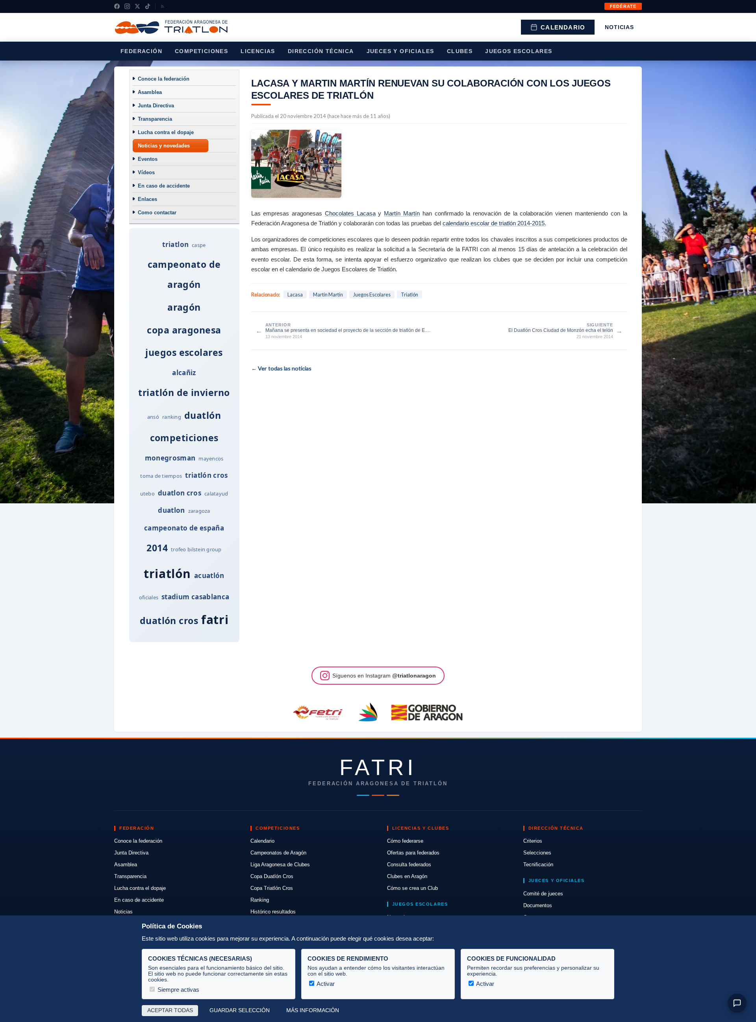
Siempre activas (177, 989)
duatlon (171, 510)
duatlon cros (179, 492)
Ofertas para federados (413, 853)
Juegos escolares (518, 51)
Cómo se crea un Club (412, 888)
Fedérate (623, 6)
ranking (171, 416)
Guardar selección (239, 1010)
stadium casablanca (195, 596)
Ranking (259, 900)
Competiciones (201, 51)
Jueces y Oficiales (400, 51)
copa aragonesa (184, 330)
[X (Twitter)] (137, 6)
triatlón (167, 573)
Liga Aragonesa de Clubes (280, 864)
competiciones (184, 437)
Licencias (258, 51)
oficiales (148, 597)
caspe (199, 245)
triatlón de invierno (184, 392)
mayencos (210, 458)
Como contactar (157, 212)
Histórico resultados (273, 912)
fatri (214, 619)
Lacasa (295, 294)
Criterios (532, 841)
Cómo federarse (405, 841)
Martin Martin (328, 294)
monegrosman (170, 457)
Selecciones (537, 853)
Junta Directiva (156, 106)
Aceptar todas (170, 1010)
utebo (147, 493)
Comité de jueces (543, 894)
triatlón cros (206, 475)
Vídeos (146, 172)
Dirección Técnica (321, 51)
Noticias (619, 27)
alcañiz (184, 372)
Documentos (537, 905)
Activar (325, 983)
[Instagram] (127, 6)
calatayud (216, 493)
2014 (157, 547)
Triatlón (409, 294)
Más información (312, 1010)
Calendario (563, 27)
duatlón (202, 415)
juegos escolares (183, 352)
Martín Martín (402, 213)
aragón (184, 307)
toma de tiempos (161, 475)
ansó (153, 416)
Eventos (148, 159)
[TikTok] (147, 6)
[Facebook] (117, 6)
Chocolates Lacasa (350, 213)
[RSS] (162, 6)
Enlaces (147, 199)
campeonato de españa (184, 527)
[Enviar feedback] (737, 1003)
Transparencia (155, 119)
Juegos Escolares (372, 294)
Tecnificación (538, 864)
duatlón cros (169, 620)
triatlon (175, 244)
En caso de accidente (164, 186)
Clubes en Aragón (407, 876)
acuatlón (209, 575)
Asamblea (150, 92)
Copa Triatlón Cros (271, 888)
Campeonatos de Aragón (278, 853)
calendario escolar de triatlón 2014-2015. (494, 223)
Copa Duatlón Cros (271, 876)
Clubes (459, 51)
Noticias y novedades (164, 146)
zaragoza (199, 510)
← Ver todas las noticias (281, 368)
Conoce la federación (163, 79)
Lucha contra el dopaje (166, 132)
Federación (141, 51)
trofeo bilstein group (196, 549)
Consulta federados (409, 864)
